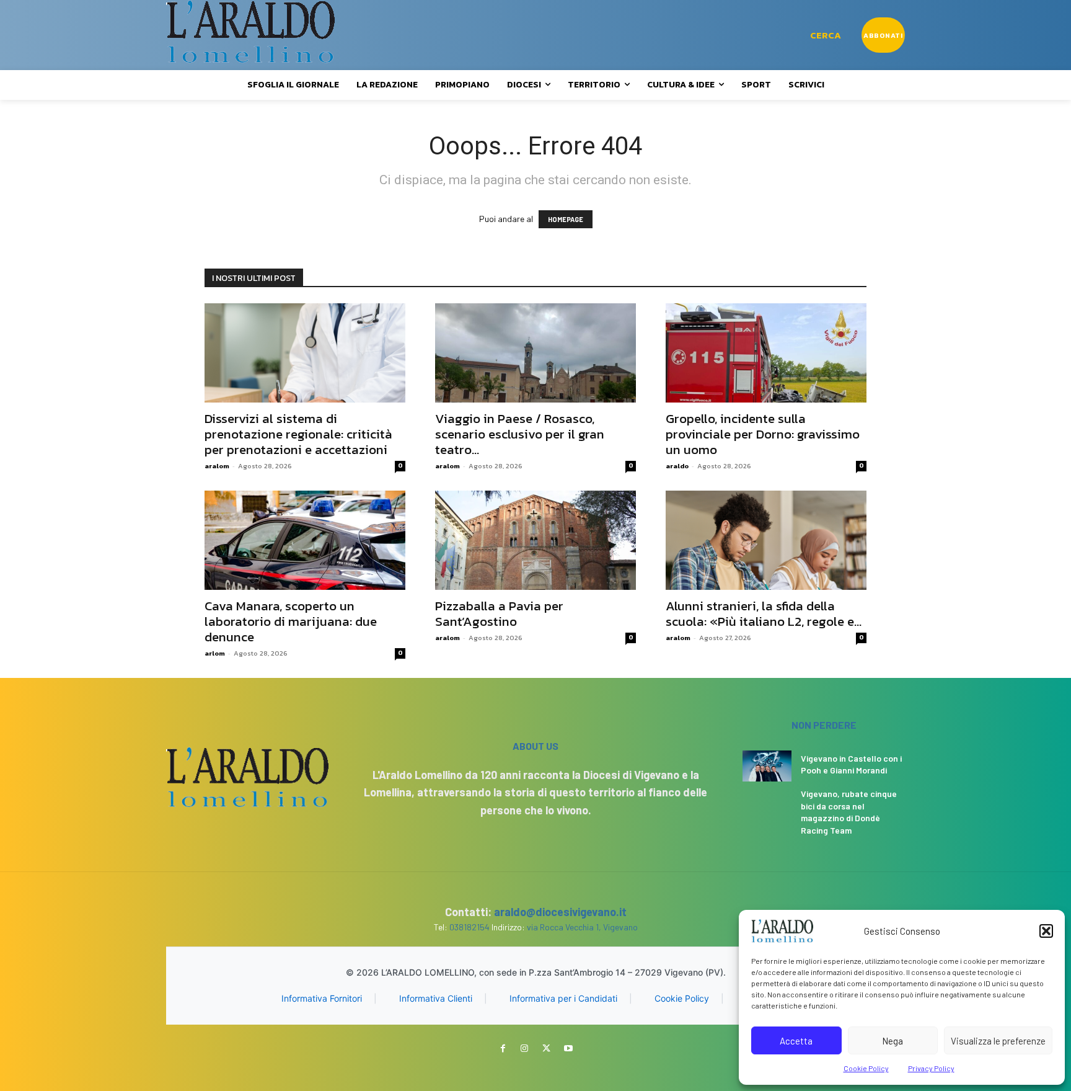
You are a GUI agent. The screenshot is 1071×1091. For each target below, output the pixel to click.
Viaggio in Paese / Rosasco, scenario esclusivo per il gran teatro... (519, 434)
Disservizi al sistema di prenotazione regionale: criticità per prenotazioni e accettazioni (298, 434)
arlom (215, 653)
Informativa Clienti (435, 998)
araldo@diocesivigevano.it (560, 912)
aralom (217, 466)
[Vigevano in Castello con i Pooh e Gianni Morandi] (767, 766)
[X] (546, 1048)
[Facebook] (503, 1048)
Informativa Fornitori (321, 998)
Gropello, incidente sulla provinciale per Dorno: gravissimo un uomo (763, 434)
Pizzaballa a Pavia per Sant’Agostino (499, 613)
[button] (1046, 931)
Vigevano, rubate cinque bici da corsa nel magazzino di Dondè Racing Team (849, 811)
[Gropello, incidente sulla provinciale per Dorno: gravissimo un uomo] (766, 353)
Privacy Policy (931, 1068)
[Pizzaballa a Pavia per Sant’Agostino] (535, 540)
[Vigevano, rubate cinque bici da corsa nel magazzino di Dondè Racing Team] (767, 803)
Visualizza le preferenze (998, 1040)
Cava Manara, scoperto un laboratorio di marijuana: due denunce (291, 621)
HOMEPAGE (565, 219)
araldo (677, 466)
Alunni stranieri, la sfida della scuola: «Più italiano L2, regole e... (764, 613)
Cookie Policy (866, 1068)
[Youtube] (568, 1048)
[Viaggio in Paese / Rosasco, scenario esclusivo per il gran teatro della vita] (535, 353)
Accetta (796, 1040)
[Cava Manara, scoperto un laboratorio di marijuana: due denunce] (305, 540)
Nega (892, 1040)
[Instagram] (524, 1048)
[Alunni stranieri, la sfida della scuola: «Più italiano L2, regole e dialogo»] (766, 540)
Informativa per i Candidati (563, 998)
